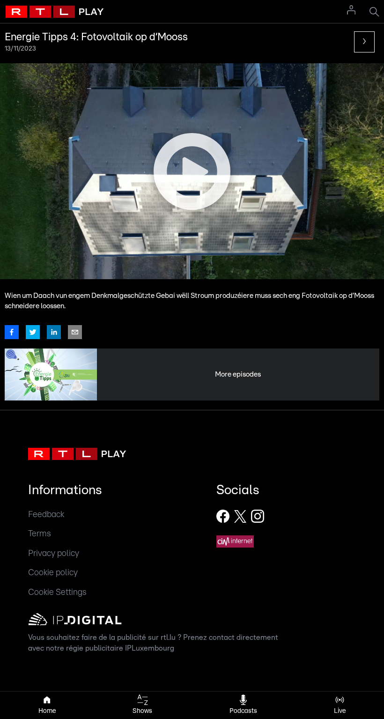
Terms (39, 533)
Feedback (46, 514)
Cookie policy (53, 572)
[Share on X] (33, 332)
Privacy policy (53, 553)
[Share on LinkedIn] (54, 332)
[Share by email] (75, 332)
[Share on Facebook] (12, 332)
